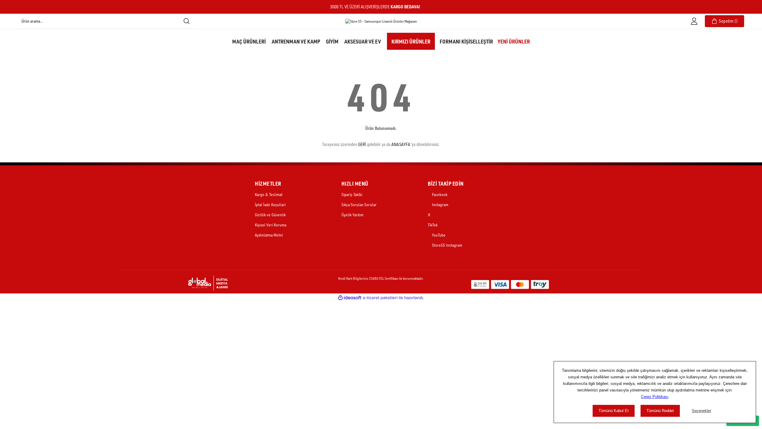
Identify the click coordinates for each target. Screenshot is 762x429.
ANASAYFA (400, 144)
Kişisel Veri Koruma (270, 224)
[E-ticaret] (380, 297)
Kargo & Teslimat (268, 194)
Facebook (439, 194)
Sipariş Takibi (351, 194)
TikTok (433, 224)
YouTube (438, 234)
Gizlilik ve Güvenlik (270, 214)
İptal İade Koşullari (270, 204)
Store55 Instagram (446, 245)
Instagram (439, 204)
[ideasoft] (350, 298)
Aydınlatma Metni (269, 234)
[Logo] (381, 21)
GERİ (362, 144)
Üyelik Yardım (352, 214)
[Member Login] (694, 21)
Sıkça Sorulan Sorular (359, 204)
